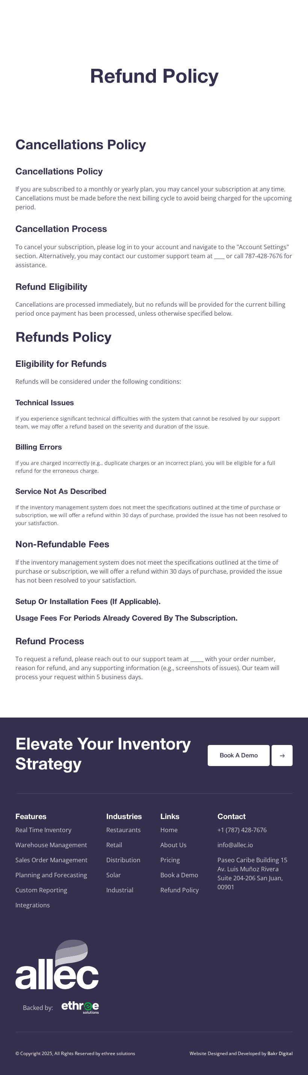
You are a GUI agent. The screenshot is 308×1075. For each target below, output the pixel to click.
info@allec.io (235, 845)
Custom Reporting (41, 890)
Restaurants (123, 830)
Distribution (123, 860)
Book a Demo (179, 875)
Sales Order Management (51, 860)
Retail (114, 845)
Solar (113, 875)
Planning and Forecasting (51, 875)
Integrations (32, 905)
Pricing (170, 860)
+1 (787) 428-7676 (242, 830)
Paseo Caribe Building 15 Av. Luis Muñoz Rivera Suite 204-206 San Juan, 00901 (252, 873)
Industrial (119, 890)
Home (169, 830)
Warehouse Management (51, 845)
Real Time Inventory (43, 830)
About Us (173, 845)
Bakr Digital (280, 1053)
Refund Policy (179, 890)
